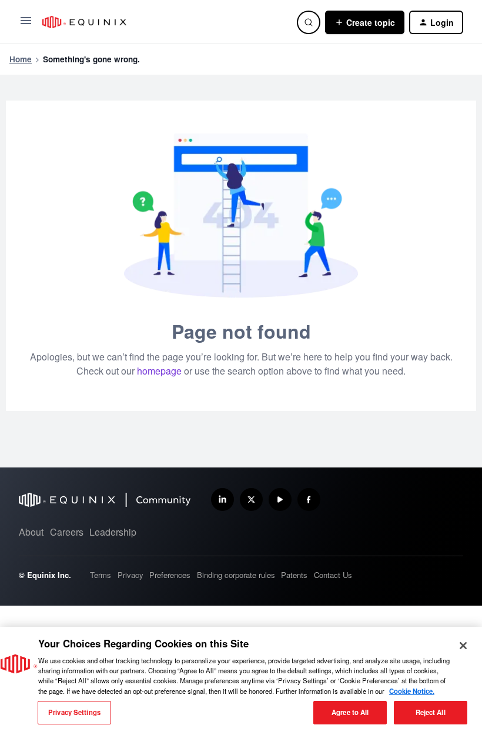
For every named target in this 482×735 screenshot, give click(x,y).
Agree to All (350, 712)
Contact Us (333, 574)
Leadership (112, 532)
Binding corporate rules (236, 574)
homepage (159, 370)
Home (20, 59)
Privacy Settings (74, 712)
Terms (100, 574)
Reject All (431, 712)
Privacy (130, 574)
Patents (294, 574)
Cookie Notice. (411, 691)
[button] (26, 24)
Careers (66, 532)
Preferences (169, 574)
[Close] (463, 646)
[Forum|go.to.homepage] (162, 22)
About (31, 532)
